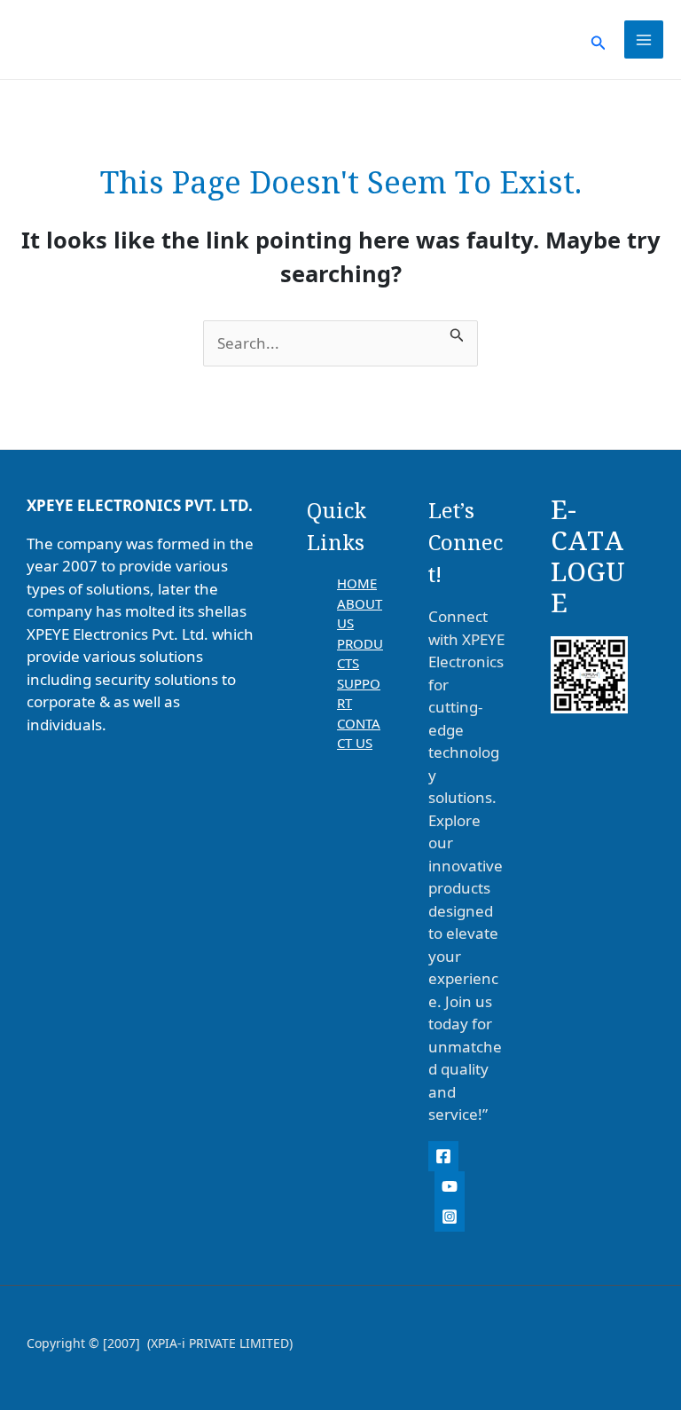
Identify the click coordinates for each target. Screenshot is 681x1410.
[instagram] (449, 1216)
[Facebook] (443, 1156)
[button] (599, 39)
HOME (357, 583)
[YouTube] (449, 1186)
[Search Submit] (457, 331)
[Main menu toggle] (643, 39)
